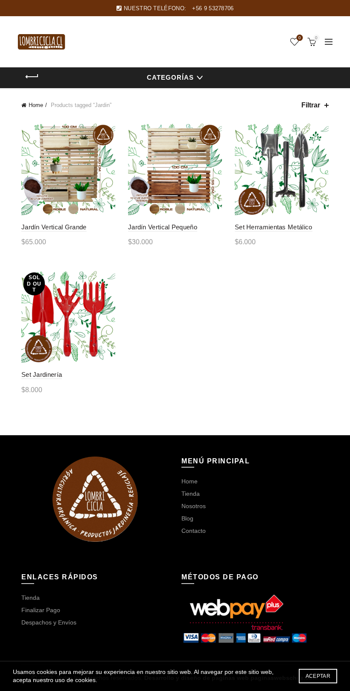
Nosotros (193, 506)
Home (36, 105)
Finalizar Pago (40, 610)
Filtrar (310, 105)
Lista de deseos (299, 37)
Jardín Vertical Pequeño (162, 227)
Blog (187, 518)
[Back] (32, 76)
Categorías (170, 77)
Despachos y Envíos (48, 622)
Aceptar (318, 676)
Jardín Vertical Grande (54, 227)
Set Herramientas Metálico (273, 227)
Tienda (190, 493)
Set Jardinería (41, 374)
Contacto (193, 530)
